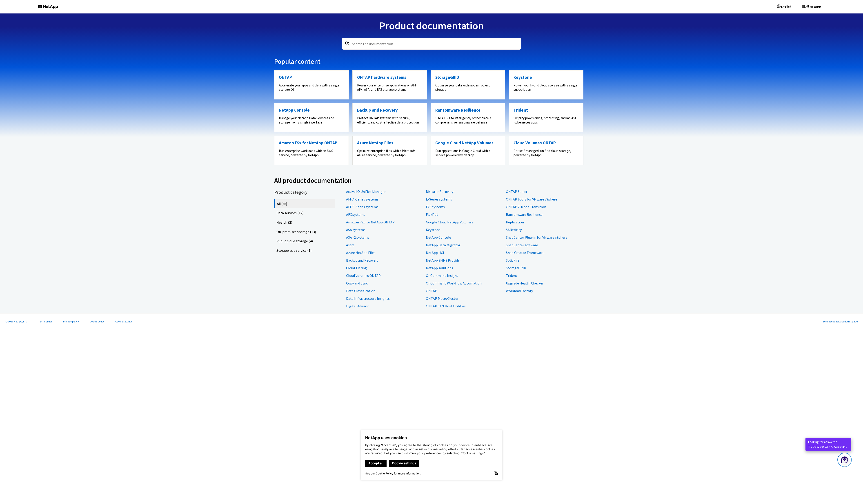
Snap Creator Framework (525, 252)
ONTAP (431, 291)
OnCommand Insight (442, 275)
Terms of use (45, 321)
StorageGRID (516, 268)
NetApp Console (438, 237)
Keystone (433, 229)
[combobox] (431, 44)
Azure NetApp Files (360, 252)
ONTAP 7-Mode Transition (526, 207)
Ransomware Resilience (524, 214)
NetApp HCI (435, 252)
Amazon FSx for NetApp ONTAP (370, 222)
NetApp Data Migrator (443, 245)
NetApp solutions (439, 268)
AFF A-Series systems (362, 199)
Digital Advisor (357, 306)
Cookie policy (97, 321)
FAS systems (435, 207)
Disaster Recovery (439, 191)
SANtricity (514, 229)
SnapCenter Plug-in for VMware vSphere (536, 237)
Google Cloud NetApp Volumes (449, 222)
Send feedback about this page (840, 321)
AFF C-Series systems (362, 207)
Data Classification (360, 291)
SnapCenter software (522, 245)
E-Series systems (439, 199)
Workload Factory (519, 291)
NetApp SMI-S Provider (443, 260)
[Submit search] (347, 43)
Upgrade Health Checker (524, 283)
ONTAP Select (516, 191)
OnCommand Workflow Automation (454, 283)
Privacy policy (71, 321)
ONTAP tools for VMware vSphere (531, 199)
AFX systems (355, 214)
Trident (511, 275)
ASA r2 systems (357, 237)
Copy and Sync (357, 283)
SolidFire (512, 260)
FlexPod (432, 214)
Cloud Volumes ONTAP (363, 275)
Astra (350, 245)
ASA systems (355, 229)
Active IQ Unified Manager (366, 191)
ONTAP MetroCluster (442, 298)
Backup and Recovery (362, 260)
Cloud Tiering (356, 268)
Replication (515, 222)
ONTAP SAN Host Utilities (446, 306)
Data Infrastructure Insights (368, 298)
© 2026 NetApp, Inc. (16, 321)
